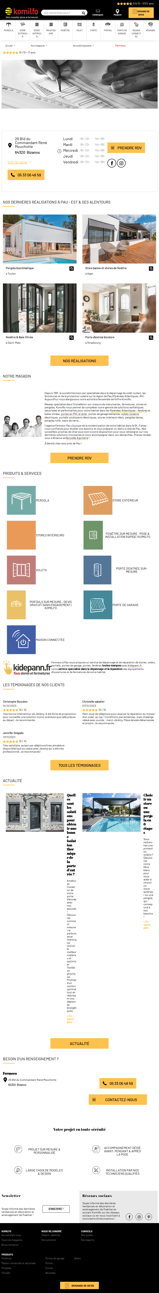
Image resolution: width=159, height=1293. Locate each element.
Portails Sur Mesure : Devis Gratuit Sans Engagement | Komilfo (51, 605)
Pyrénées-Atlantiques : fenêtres (128, 410)
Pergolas (6, 1268)
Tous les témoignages (79, 765)
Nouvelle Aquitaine (77, 438)
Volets (41, 570)
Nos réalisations (79, 360)
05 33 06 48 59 (29, 175)
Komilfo (6, 1231)
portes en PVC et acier (74, 414)
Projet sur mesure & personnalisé (44, 1150)
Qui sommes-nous (11, 1235)
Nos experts (87, 1240)
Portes (49, 1263)
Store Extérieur (125, 500)
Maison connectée (50, 639)
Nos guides (87, 1235)
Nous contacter (10, 1244)
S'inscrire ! (56, 1209)
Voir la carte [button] (17, 162)
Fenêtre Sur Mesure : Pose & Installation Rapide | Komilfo (127, 535)
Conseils (86, 1231)
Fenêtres (6, 1258)
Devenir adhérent (50, 1235)
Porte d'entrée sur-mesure (131, 570)
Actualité (79, 1043)
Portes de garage (54, 1258)
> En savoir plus (70, 1019)
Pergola (42, 500)
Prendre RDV (130, 147)
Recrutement (48, 1240)
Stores (49, 1268)
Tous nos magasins (12, 1240)
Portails (6, 1273)
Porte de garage (125, 605)
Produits (7, 1254)
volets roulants (130, 414)
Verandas (50, 1273)
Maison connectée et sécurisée (19, 1263)
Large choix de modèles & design (44, 1171)
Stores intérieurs (50, 535)
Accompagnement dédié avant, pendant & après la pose (122, 1151)
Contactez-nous (121, 1099)
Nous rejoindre (51, 1231)
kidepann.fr (135, 665)
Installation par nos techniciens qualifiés (122, 1171)
